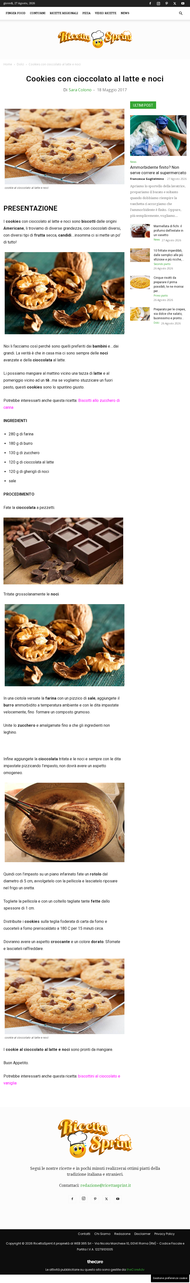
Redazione (122, 1234)
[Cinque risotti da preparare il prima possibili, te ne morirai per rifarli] (140, 282)
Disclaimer (142, 1234)
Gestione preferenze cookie (170, 1278)
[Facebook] (150, 3)
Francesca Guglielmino (147, 179)
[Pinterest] (166, 3)
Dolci (20, 64)
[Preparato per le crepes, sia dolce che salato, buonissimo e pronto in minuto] (140, 314)
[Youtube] (183, 3)
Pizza (86, 13)
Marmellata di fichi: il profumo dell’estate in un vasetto (168, 230)
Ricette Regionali (64, 13)
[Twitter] (174, 3)
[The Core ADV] (95, 1264)
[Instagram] (158, 3)
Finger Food (15, 13)
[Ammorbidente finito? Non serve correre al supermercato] (158, 135)
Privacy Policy (164, 1234)
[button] (181, 13)
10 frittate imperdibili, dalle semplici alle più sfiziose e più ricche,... (169, 255)
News (125, 13)
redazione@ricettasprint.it (105, 1185)
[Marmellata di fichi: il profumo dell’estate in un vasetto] (140, 231)
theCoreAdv (135, 1269)
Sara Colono (80, 90)
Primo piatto (161, 295)
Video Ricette (105, 13)
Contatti (84, 1234)
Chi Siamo (102, 1234)
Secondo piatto (162, 264)
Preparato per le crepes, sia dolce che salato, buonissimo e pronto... (170, 314)
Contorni (37, 13)
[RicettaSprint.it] (95, 39)
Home (7, 64)
